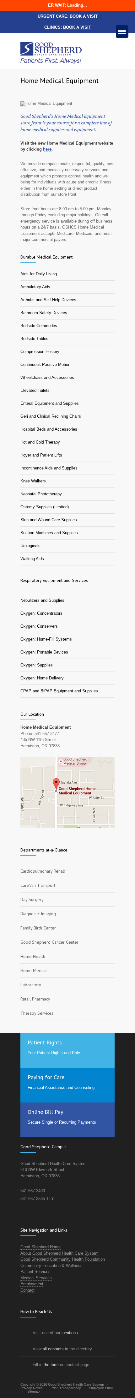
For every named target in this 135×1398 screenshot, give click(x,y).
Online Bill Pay (45, 1111)
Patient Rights (45, 1042)
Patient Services (35, 1271)
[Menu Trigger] (122, 31)
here (47, 149)
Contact (27, 1290)
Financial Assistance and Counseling (61, 1087)
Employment (31, 1284)
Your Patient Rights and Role (54, 1052)
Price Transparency (66, 1388)
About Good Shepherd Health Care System (59, 1253)
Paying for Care (46, 1077)
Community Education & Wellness (51, 1265)
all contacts (53, 1349)
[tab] (67, 871)
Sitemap (33, 1391)
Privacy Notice (31, 1388)
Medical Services (36, 1278)
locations (70, 1332)
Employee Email (101, 1388)
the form (51, 1364)
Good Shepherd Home (40, 1247)
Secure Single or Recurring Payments (62, 1122)
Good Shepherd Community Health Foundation (62, 1259)
